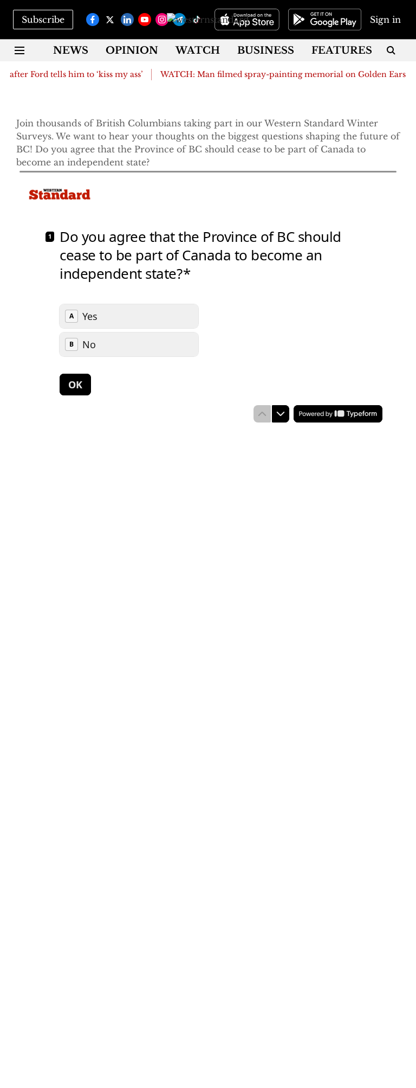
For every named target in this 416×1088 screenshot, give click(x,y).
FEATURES (341, 50)
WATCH (198, 50)
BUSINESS (265, 50)
